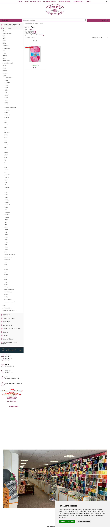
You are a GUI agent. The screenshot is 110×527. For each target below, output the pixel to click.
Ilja (5, 160)
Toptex (4, 53)
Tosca (6, 87)
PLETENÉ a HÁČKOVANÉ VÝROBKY (12, 328)
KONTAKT (88, 1)
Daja (6, 122)
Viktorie (6, 284)
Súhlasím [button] (62, 521)
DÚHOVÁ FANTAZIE (9, 289)
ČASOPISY (5, 332)
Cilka (6, 120)
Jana (6, 167)
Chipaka (7, 117)
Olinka (6, 229)
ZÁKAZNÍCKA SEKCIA (49, 1)
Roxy (6, 264)
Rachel (6, 247)
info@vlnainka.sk (9, 366)
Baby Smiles (6, 45)
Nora (6, 224)
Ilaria (6, 157)
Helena (6, 152)
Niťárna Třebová (6, 60)
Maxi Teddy (7, 204)
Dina (6, 127)
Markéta (7, 199)
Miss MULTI (7, 214)
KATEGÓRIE (5, 20)
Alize (4, 35)
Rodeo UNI (7, 259)
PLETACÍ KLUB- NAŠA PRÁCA (33, 1)
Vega (6, 282)
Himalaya (5, 55)
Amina (6, 97)
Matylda (7, 202)
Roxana (6, 262)
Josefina (7, 177)
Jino (6, 172)
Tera (6, 277)
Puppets (5, 70)
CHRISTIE (7, 294)
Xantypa (7, 287)
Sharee (6, 269)
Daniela (6, 125)
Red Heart (5, 73)
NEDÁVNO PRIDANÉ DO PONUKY (11, 24)
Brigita (6, 80)
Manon (6, 197)
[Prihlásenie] (106, 2)
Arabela (6, 100)
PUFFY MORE (6, 321)
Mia (6, 209)
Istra (6, 164)
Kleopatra (7, 187)
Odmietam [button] (71, 521)
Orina (6, 227)
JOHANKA (7, 174)
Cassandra (7, 115)
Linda (6, 192)
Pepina (6, 242)
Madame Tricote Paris (8, 63)
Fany (6, 140)
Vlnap (4, 305)
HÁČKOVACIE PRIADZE (9, 318)
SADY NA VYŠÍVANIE (8, 339)
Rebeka (6, 249)
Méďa (6, 207)
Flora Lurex (7, 145)
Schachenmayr (6, 48)
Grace (6, 150)
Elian (4, 50)
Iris (5, 162)
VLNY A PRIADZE (7, 28)
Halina (6, 155)
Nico (6, 222)
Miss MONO (7, 212)
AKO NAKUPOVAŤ (78, 1)
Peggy (6, 239)
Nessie (6, 219)
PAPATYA (5, 65)
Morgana (7, 217)
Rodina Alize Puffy (7, 33)
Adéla (6, 90)
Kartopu (4, 43)
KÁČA (6, 297)
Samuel (6, 267)
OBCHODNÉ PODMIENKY (64, 1)
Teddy (6, 274)
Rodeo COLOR (8, 257)
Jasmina (7, 169)
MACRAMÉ (6, 335)
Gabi (6, 147)
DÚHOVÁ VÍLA (8, 292)
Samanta (7, 85)
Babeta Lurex (8, 105)
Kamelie (7, 184)
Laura (6, 189)
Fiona (6, 137)
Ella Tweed (7, 82)
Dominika (7, 132)
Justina (6, 179)
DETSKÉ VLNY (6, 315)
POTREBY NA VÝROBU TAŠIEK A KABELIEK (10, 343)
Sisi (6, 272)
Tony (6, 279)
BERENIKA (7, 110)
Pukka (4, 68)
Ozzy (6, 232)
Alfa (6, 92)
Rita (6, 252)
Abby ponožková (8, 77)
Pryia (6, 244)
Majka (6, 194)
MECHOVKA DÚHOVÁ (10, 302)
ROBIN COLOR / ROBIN (10, 254)
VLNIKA (4, 75)
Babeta (6, 102)
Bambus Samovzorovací (10, 107)
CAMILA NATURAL (7, 308)
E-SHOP (20, 1)
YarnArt (4, 40)
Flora (6, 142)
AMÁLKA (7, 95)
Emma (6, 135)
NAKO (4, 58)
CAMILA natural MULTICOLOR (9, 310)
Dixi (6, 130)
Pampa (6, 234)
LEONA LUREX (8, 299)
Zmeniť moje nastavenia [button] (83, 521)
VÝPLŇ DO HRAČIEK (8, 325)
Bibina (6, 112)
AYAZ (4, 38)
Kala (6, 182)
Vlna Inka (5, 30)
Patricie (6, 237)
